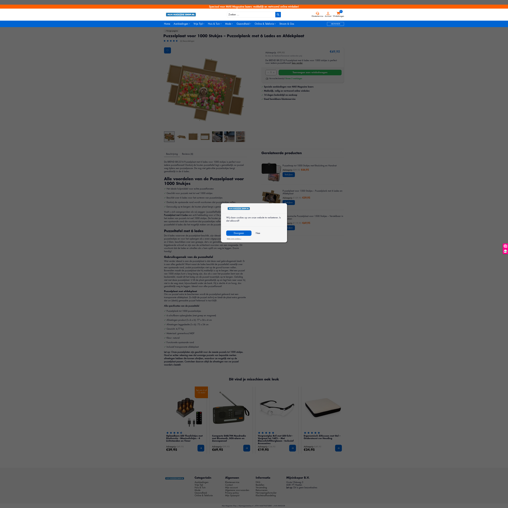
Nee (258, 233)
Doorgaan (239, 233)
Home (167, 24)
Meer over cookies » (234, 239)
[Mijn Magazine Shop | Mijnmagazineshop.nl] (186, 14)
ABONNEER (335, 24)
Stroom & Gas (286, 24)
